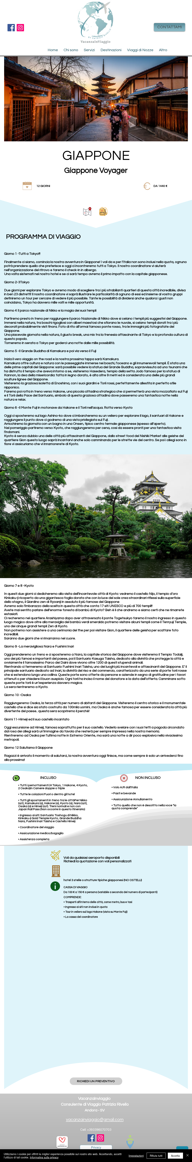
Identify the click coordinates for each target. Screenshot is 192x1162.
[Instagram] (20, 27)
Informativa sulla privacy (44, 1157)
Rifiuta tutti (156, 1156)
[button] (111, 50)
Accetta (175, 1156)
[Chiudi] (187, 1155)
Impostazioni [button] (136, 1156)
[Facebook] (11, 27)
